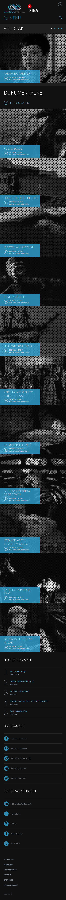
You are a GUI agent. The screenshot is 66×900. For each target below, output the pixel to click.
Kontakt (7, 875)
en (60, 4)
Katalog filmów (11, 885)
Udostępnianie (10, 870)
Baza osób (8, 880)
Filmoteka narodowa (21, 803)
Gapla (13, 823)
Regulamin (8, 865)
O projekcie (9, 860)
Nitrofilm (15, 843)
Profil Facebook (19, 738)
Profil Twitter (18, 778)
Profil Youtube (18, 768)
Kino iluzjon (17, 833)
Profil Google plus (20, 758)
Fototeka (15, 813)
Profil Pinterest (19, 748)
